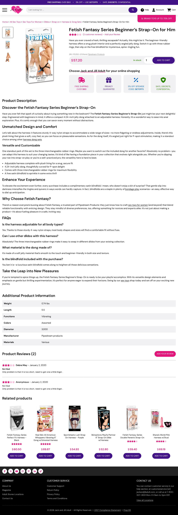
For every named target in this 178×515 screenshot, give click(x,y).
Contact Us (7, 498)
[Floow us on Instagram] (22, 471)
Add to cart (163, 60)
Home (5, 22)
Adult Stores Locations (13, 494)
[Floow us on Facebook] (4, 471)
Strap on (56, 22)
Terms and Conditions (57, 498)
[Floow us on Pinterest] (28, 471)
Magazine (6, 490)
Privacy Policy (53, 494)
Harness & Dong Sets (71, 22)
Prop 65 (127, 510)
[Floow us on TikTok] (40, 471)
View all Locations (145, 500)
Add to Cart (16, 456)
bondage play (132, 189)
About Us (6, 486)
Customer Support (55, 486)
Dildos (47, 22)
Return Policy (53, 490)
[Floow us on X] (10, 471)
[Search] (132, 10)
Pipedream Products (96, 54)
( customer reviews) (92, 34)
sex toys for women (138, 205)
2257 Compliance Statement (107, 510)
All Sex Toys (15, 22)
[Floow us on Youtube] (16, 471)
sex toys (125, 280)
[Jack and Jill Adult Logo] (16, 10)
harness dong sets (32, 139)
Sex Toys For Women (32, 22)
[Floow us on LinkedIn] (34, 471)
